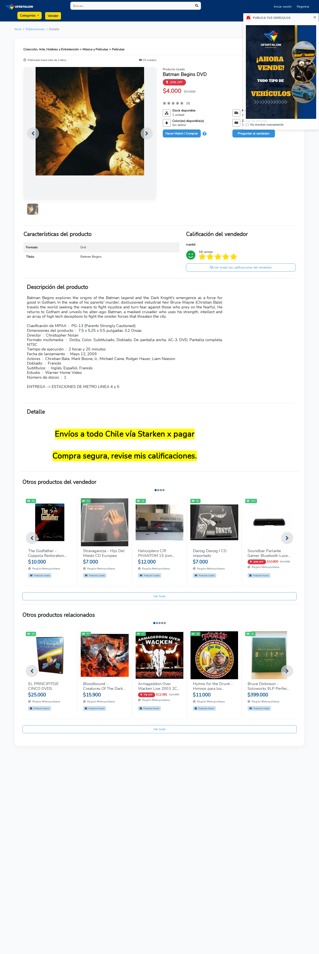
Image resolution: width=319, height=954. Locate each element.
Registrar (303, 7)
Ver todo (159, 596)
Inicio (18, 29)
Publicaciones (35, 29)
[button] (33, 133)
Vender (53, 16)
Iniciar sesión (283, 7)
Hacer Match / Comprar (182, 133)
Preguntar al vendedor (254, 133)
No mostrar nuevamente (267, 125)
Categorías (28, 15)
